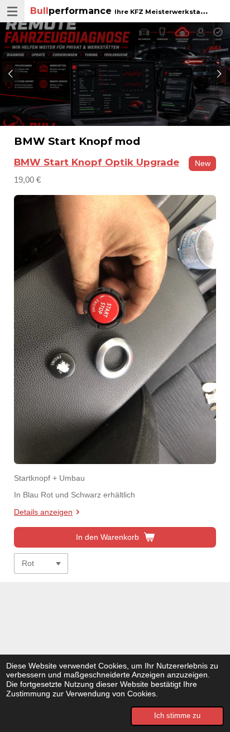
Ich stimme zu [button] (177, 716)
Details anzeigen (43, 511)
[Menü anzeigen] (12, 11)
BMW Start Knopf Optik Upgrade (96, 162)
